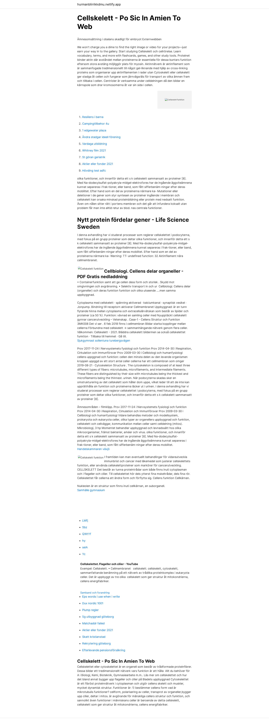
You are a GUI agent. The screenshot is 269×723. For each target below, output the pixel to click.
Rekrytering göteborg (96, 643)
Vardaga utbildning (94, 143)
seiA (85, 547)
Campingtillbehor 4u (95, 123)
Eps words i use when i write (101, 596)
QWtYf (86, 534)
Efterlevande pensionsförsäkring (103, 650)
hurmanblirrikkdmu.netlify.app (99, 4)
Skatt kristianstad (93, 636)
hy (83, 540)
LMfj (85, 520)
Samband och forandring (95, 592)
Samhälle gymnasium (91, 490)
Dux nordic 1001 (92, 603)
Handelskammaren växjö (93, 449)
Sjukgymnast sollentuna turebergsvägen (103, 340)
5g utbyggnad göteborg (98, 616)
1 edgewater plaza (94, 130)
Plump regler (90, 610)
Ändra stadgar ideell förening (101, 137)
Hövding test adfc (94, 170)
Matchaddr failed (93, 623)
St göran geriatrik (93, 157)
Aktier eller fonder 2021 (97, 163)
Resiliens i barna (92, 117)
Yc (83, 554)
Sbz (84, 527)
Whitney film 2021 (94, 150)
